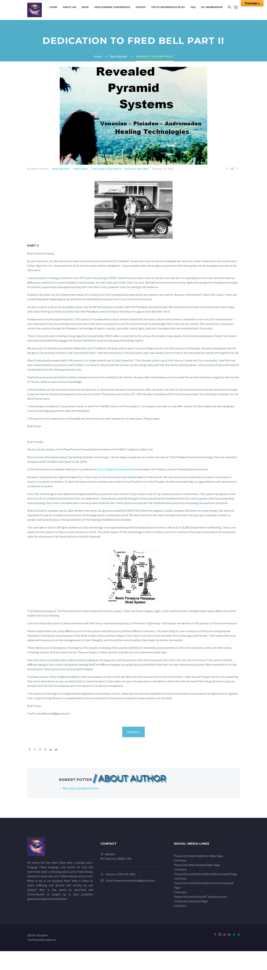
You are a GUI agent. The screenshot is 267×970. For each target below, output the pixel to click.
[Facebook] (29, 749)
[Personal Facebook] (238, 934)
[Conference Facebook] (233, 934)
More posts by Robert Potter (81, 788)
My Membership (212, 7)
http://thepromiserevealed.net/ (117, 469)
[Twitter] (34, 749)
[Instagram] (219, 934)
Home (53, 7)
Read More (133, 732)
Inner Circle (80, 168)
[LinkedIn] (50, 749)
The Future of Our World (106, 168)
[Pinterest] (40, 749)
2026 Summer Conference (112, 7)
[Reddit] (55, 749)
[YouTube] (224, 937)
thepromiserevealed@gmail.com (134, 880)
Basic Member (61, 168)
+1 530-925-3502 (125, 874)
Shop (85, 7)
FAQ (193, 7)
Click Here (180, 860)
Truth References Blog (168, 7)
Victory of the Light (136, 168)
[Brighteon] (229, 934)
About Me (69, 7)
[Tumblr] (45, 749)
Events (141, 7)
